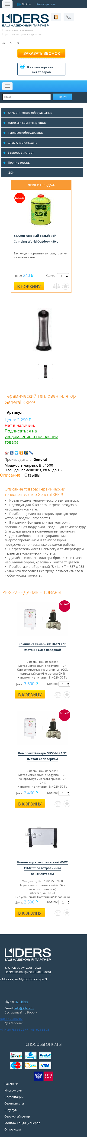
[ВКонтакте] (11, 453)
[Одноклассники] (21, 453)
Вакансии (11, 1084)
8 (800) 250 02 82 (11, 1019)
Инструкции (13, 1090)
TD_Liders (21, 1002)
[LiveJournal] (31, 453)
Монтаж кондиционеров (22, 1123)
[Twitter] (16, 453)
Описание (10, 475)
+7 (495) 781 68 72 (12, 1029)
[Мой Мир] (26, 453)
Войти (26, 4)
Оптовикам (12, 1129)
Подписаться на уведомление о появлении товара (31, 436)
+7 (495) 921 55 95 (37, 1029)
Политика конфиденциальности (28, 972)
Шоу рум (10, 1110)
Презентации (13, 1097)
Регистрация (45, 4)
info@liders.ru (24, 1008)
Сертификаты (14, 1103)
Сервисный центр (17, 1116)
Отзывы (32, 475)
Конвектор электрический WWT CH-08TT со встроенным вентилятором (42, 868)
